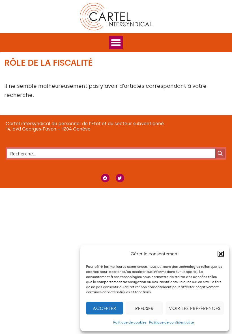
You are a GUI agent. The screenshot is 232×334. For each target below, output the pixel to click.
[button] (221, 254)
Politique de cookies (129, 322)
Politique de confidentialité (171, 322)
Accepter (104, 308)
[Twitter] (120, 178)
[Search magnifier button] (220, 153)
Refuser (144, 308)
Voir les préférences (194, 308)
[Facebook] (105, 178)
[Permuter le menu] (116, 42)
